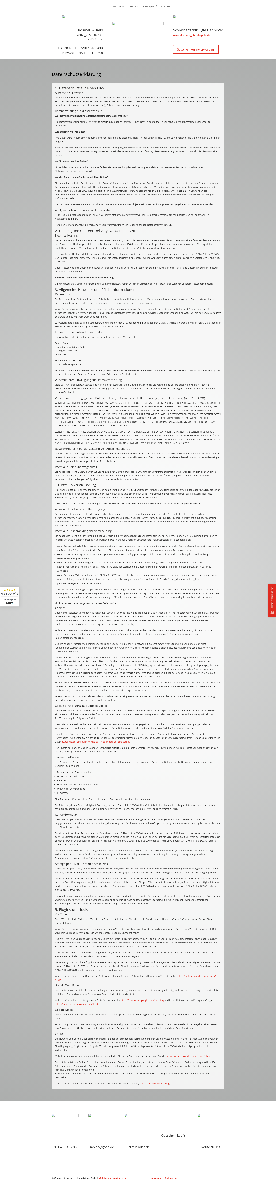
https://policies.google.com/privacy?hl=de (77, 1004)
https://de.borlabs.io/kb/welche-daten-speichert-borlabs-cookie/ (95, 741)
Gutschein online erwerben (195, 49)
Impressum (156, 1178)
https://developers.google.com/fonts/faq (142, 1000)
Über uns (133, 6)
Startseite (118, 6)
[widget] (9, 596)
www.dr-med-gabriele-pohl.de (192, 35)
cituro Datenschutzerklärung (154, 1083)
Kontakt (165, 6)
